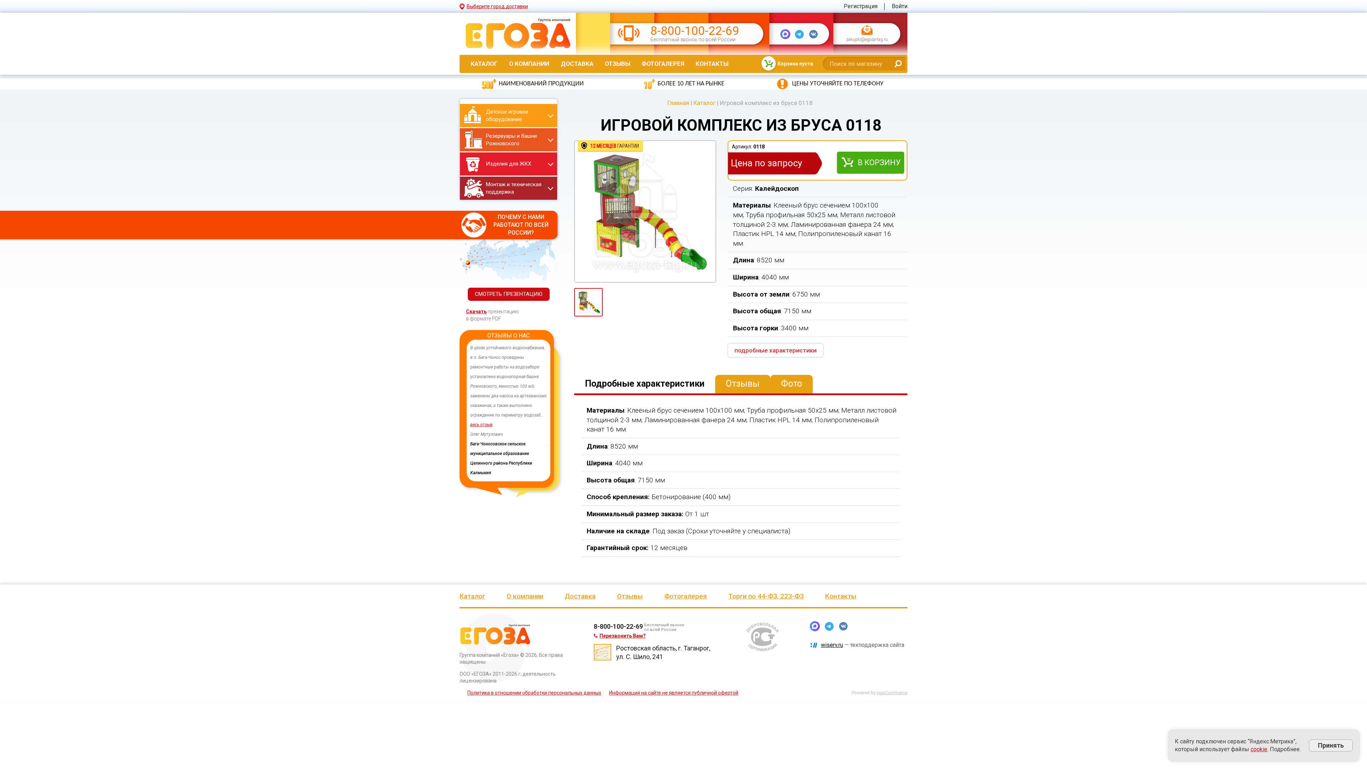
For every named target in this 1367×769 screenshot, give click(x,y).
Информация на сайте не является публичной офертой (673, 693)
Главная (678, 102)
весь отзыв (481, 424)
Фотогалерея (662, 63)
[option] (508, 401)
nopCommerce (892, 692)
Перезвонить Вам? (622, 636)
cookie (1259, 749)
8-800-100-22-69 (694, 31)
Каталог (484, 63)
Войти (899, 6)
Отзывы (617, 63)
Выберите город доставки (497, 6)
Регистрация (861, 6)
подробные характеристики (775, 350)
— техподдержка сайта (862, 645)
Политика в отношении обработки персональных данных (534, 693)
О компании (529, 63)
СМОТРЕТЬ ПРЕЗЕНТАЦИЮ (509, 294)
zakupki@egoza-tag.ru (867, 40)
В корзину (879, 162)
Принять (1331, 745)
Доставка (577, 63)
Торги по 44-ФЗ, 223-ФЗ (766, 596)
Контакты (712, 63)
